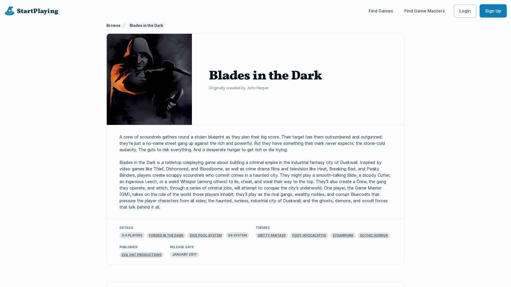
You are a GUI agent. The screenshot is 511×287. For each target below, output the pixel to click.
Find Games (381, 11)
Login (465, 11)
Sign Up (493, 11)
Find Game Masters (424, 11)
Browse (113, 25)
